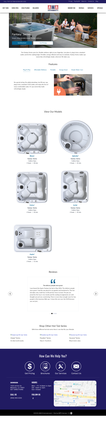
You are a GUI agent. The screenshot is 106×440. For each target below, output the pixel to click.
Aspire (32, 254)
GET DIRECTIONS (16, 389)
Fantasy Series (32, 159)
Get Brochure (22, 43)
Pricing (70, 1)
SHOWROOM (14, 382)
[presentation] (33, 398)
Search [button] (100, 1)
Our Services (61, 373)
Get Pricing (43, 43)
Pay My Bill (77, 1)
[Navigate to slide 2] (53, 313)
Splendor (75, 156)
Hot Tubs (6, 8)
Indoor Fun (71, 8)
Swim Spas (15, 8)
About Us (83, 1)
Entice (32, 205)
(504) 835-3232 (16, 398)
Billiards (36, 8)
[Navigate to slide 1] (52, 313)
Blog (97, 1)
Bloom (32, 156)
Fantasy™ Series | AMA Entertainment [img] (53, 8)
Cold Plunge (25, 8)
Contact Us (91, 1)
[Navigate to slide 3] (55, 313)
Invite (75, 205)
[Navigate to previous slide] (10, 294)
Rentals (81, 8)
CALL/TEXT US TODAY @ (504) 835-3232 (15, 1)
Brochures (45, 373)
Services (91, 8)
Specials (100, 8)
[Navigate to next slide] (96, 294)
